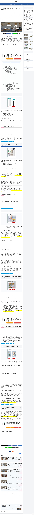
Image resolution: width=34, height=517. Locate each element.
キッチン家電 (3, 431)
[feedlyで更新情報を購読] (11, 451)
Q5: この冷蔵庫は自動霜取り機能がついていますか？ (11, 89)
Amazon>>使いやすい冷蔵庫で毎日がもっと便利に (8, 404)
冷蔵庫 (11, 431)
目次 (10, 62)
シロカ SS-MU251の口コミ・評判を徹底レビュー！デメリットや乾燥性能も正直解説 (28, 15)
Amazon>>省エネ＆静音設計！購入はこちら (7, 273)
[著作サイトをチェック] (10, 451)
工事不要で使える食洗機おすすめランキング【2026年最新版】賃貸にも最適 (28, 19)
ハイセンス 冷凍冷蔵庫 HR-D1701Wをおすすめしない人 (11, 83)
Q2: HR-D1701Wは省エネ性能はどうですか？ (10, 86)
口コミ (6, 431)
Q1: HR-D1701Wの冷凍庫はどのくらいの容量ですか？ (11, 85)
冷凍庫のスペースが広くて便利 (8, 70)
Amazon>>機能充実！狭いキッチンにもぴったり (7, 343)
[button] (18, 33)
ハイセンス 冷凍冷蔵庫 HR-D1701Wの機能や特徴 (10, 74)
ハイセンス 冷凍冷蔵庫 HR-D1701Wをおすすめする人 (11, 82)
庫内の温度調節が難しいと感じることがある (10, 67)
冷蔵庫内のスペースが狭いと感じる (9, 66)
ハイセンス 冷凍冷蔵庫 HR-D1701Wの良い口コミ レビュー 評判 (11, 68)
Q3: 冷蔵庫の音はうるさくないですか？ (9, 87)
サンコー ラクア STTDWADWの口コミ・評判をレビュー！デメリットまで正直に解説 (28, 11)
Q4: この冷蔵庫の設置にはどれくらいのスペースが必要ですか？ (12, 88)
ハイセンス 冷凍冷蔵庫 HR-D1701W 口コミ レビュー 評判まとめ (11, 90)
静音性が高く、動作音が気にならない (9, 72)
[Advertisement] (11, 16)
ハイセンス (9, 431)
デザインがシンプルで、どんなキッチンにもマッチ (11, 69)
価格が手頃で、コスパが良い (8, 71)
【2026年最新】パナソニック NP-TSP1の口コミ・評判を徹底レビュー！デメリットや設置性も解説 (28, 24)
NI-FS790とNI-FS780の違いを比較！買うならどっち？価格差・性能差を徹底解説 (28, 28)
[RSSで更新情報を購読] (13, 451)
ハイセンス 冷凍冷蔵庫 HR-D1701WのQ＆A (9, 84)
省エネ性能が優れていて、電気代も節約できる (10, 73)
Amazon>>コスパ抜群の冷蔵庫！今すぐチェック (7, 141)
